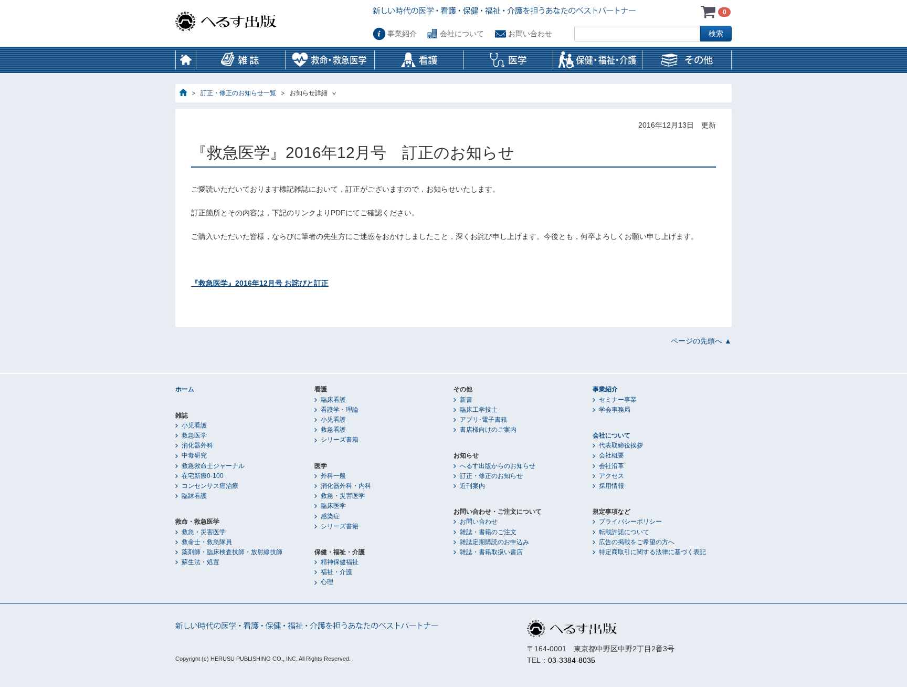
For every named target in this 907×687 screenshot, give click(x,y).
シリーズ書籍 (339, 439)
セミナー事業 (618, 399)
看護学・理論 (339, 409)
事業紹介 (402, 33)
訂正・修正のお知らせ (491, 476)
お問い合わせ (530, 33)
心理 (327, 582)
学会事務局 (614, 409)
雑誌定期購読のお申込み (494, 542)
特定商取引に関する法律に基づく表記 (652, 552)
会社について (462, 33)
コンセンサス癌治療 (210, 486)
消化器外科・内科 (346, 486)
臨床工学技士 (479, 409)
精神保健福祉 (339, 562)
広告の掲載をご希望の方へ (636, 542)
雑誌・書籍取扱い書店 (491, 552)
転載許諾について (624, 532)
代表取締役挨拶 (621, 445)
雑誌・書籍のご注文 (488, 532)
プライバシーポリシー (630, 521)
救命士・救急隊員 (207, 542)
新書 (466, 399)
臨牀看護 (194, 495)
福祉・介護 (336, 572)
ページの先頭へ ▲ (701, 341)
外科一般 (333, 476)
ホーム (185, 60)
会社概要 (611, 455)
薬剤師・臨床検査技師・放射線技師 (232, 552)
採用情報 (611, 486)
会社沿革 (611, 466)
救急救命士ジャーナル (213, 466)
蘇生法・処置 (200, 562)
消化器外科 (197, 445)
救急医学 (194, 435)
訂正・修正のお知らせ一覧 (238, 93)
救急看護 (333, 429)
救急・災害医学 (204, 532)
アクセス (611, 476)
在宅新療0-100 (203, 476)
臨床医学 (333, 505)
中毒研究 (194, 455)
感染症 (330, 516)
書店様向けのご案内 (488, 429)
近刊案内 (472, 486)
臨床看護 (333, 399)
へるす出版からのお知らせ (497, 466)
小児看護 (194, 425)
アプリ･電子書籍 (483, 419)
